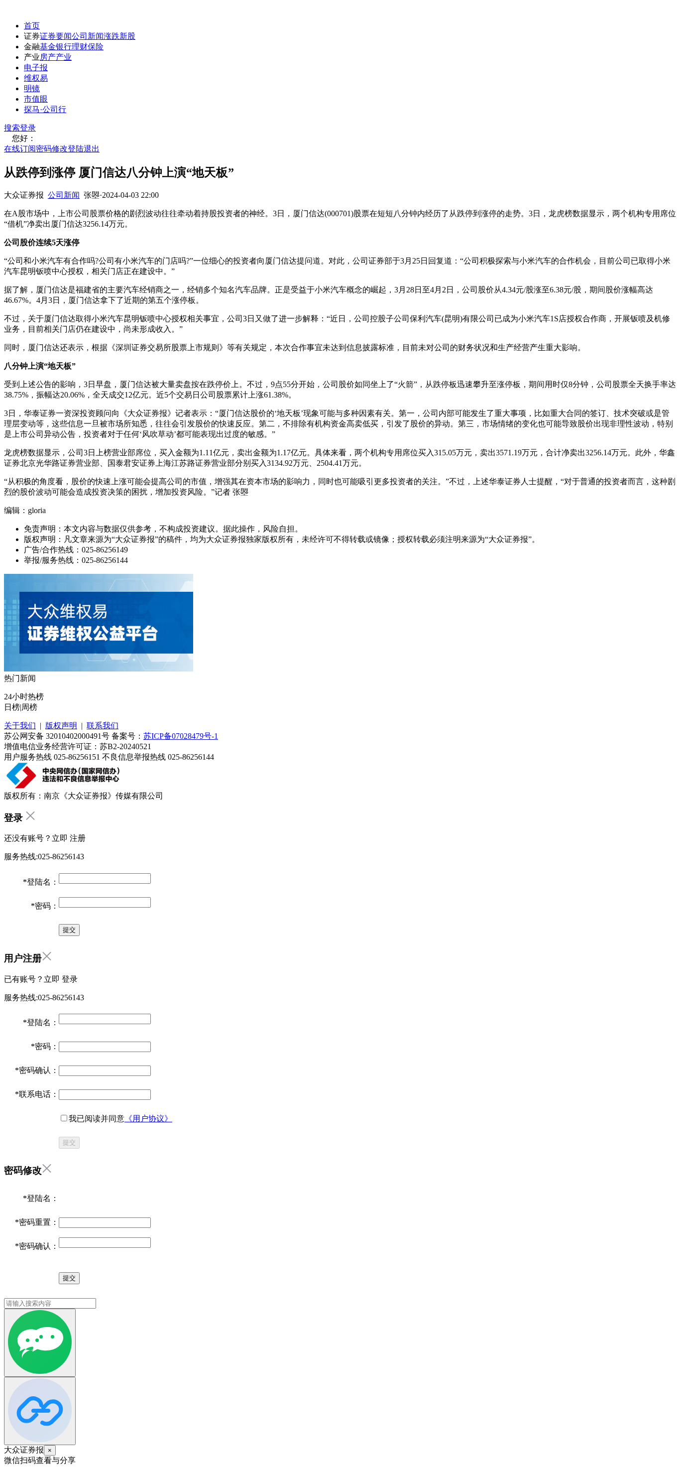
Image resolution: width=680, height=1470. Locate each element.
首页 (32, 25)
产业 (64, 57)
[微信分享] (40, 1343)
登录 (28, 128)
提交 (69, 1142)
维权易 (36, 78)
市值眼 (36, 99)
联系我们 (102, 725)
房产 (48, 57)
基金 (48, 46)
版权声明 (61, 725)
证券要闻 (56, 36)
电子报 (36, 67)
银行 (64, 46)
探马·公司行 (45, 109)
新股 (127, 36)
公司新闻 (88, 36)
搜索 (12, 128)
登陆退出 (84, 148)
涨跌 (111, 36)
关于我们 (20, 725)
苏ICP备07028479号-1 (180, 736)
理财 (80, 46)
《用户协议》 (148, 1118)
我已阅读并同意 (120, 1118)
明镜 (32, 88)
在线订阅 (20, 148)
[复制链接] (40, 1411)
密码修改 (52, 148)
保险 (96, 46)
